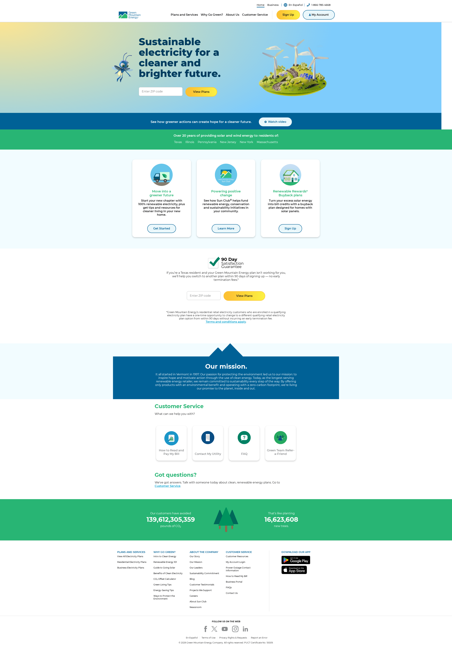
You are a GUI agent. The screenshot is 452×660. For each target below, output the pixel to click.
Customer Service (167, 486)
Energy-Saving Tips (163, 590)
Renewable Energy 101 (165, 562)
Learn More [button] (226, 228)
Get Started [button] (161, 228)
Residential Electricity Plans (131, 562)
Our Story (195, 556)
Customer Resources (237, 556)
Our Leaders (196, 567)
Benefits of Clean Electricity (168, 573)
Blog (192, 579)
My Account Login (235, 562)
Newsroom (196, 607)
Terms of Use (208, 637)
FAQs (229, 587)
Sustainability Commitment (204, 573)
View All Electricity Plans (130, 556)
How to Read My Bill (236, 576)
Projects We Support (201, 590)
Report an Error (259, 637)
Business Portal (234, 581)
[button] (260, 5)
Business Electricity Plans (130, 567)
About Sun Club (198, 601)
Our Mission (196, 562)
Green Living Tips (162, 584)
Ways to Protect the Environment (164, 597)
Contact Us (232, 593)
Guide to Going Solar (164, 567)
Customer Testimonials (202, 584)
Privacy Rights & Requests (233, 637)
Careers (194, 596)
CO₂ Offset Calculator (164, 579)
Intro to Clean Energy (164, 556)
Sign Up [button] (288, 14)
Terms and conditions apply (226, 321)
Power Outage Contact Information (238, 569)
